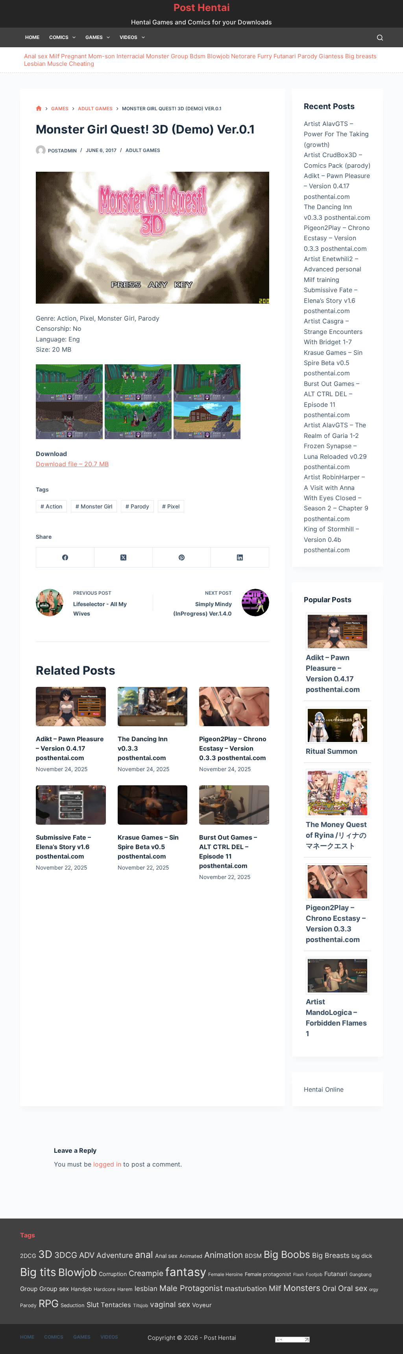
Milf (54, 56)
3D (45, 1254)
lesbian (146, 1288)
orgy (373, 1289)
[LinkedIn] (240, 557)
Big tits (38, 1272)
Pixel (170, 506)
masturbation (246, 1288)
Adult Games (143, 150)
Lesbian (35, 63)
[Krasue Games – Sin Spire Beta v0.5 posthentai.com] (153, 805)
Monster (157, 56)
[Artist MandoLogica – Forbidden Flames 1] (340, 975)
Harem (125, 1289)
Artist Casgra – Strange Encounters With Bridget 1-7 (333, 331)
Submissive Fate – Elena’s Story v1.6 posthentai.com (63, 846)
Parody (307, 56)
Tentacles (116, 1305)
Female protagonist (268, 1274)
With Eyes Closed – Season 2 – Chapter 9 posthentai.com (336, 508)
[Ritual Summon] (340, 725)
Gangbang (360, 1274)
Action (51, 506)
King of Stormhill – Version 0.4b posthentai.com (331, 539)
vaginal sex (170, 1304)
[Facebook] (65, 557)
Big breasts (361, 56)
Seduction (73, 1305)
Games (94, 37)
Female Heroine (225, 1274)
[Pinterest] (182, 557)
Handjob (81, 1289)
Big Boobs (287, 1254)
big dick (361, 1255)
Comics (58, 37)
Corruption (113, 1274)
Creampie (146, 1273)
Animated (190, 1256)
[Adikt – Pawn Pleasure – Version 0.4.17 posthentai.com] (71, 706)
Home (32, 37)
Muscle (57, 63)
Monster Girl (94, 506)
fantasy (185, 1272)
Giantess (331, 56)
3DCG (65, 1255)
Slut (93, 1304)
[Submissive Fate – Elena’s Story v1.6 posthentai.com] (71, 805)
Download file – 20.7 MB (72, 464)
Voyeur (202, 1305)
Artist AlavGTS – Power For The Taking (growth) (336, 134)
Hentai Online (324, 1089)
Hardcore (104, 1289)
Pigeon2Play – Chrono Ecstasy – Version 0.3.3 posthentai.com (232, 748)
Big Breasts (330, 1255)
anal (144, 1254)
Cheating (81, 63)
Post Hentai (202, 7)
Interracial (130, 56)
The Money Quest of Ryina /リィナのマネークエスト (336, 835)
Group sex (54, 1289)
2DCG (28, 1255)
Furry (264, 56)
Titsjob (140, 1305)
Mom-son (101, 56)
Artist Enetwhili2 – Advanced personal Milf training (332, 269)
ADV (86, 1255)
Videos (128, 37)
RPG (49, 1303)
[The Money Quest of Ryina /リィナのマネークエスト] (340, 792)
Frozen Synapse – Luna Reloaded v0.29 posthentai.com (335, 456)
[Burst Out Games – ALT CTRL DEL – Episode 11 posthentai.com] (234, 805)
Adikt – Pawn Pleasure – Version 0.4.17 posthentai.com (70, 748)
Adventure (114, 1255)
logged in (107, 1164)
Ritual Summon (331, 751)
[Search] (380, 38)
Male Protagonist (191, 1288)
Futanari (285, 56)
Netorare (243, 56)
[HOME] (39, 108)
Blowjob (218, 56)
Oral (329, 1288)
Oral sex (352, 1288)
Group (179, 56)
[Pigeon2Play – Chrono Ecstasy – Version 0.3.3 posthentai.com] (234, 706)
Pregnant (74, 56)
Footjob (314, 1274)
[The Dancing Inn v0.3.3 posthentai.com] (153, 706)
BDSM (253, 1255)
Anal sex (36, 56)
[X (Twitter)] (123, 557)
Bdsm (197, 56)
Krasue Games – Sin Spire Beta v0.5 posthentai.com (148, 846)
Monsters (301, 1288)
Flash (298, 1274)
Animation (223, 1255)
